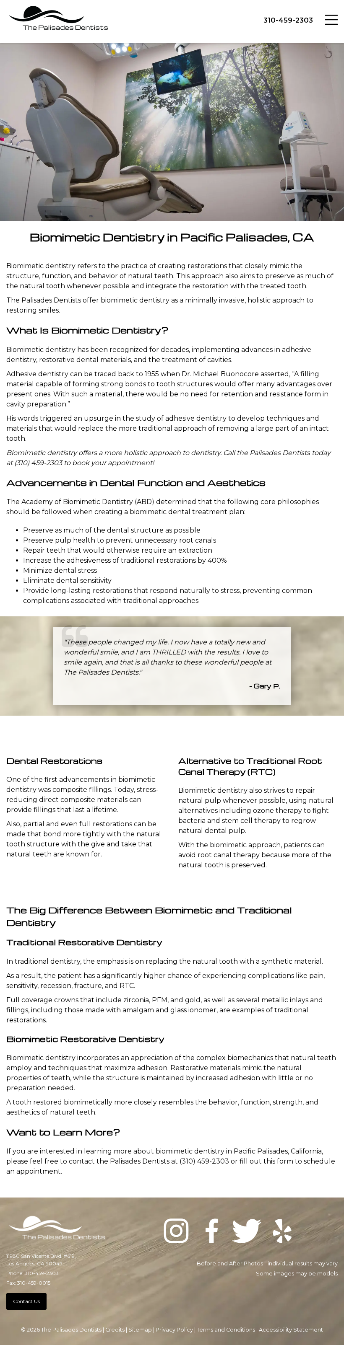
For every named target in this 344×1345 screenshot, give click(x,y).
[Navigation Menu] (331, 19)
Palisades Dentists (280, 453)
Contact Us (26, 1301)
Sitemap (140, 1330)
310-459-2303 (288, 20)
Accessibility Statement (291, 1330)
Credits (115, 1330)
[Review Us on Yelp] (282, 1232)
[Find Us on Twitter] (247, 1232)
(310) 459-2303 (38, 463)
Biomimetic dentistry (41, 1058)
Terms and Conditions (226, 1330)
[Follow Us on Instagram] (176, 1232)
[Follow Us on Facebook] (212, 1232)
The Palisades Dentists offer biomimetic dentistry (87, 300)
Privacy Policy (174, 1330)
